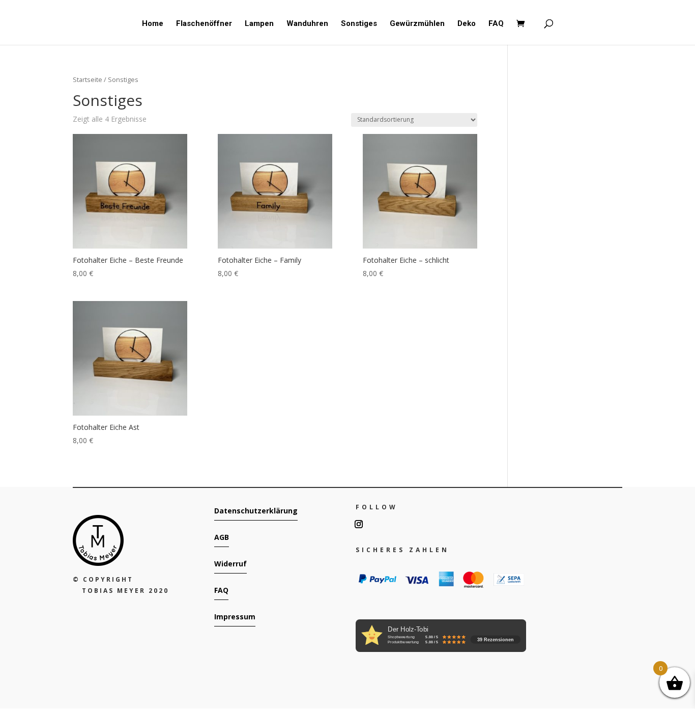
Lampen (259, 24)
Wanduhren (307, 24)
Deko (466, 24)
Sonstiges (359, 24)
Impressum (234, 616)
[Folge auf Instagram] (359, 524)
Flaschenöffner (204, 24)
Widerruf (230, 563)
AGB (221, 537)
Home (152, 24)
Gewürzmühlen (417, 24)
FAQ (496, 24)
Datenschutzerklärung (256, 510)
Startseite (87, 79)
